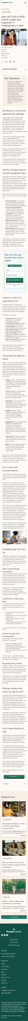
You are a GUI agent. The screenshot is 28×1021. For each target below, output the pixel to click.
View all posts (14, 917)
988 (23, 1011)
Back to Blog (6, 9)
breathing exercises (7, 495)
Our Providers (5, 966)
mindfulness (11, 405)
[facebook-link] (6, 61)
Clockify (10, 507)
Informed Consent (14, 945)
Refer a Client (5, 977)
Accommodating (6, 12)
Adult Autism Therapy (8, 956)
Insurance (4, 969)
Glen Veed (3, 49)
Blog (2, 972)
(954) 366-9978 (6, 993)
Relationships (6, 897)
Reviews (3, 980)
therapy (17, 739)
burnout (15, 187)
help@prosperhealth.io (8, 990)
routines (4, 155)
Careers (3, 975)
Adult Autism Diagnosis (8, 954)
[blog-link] (14, 818)
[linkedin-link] (14, 61)
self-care (9, 526)
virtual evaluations (7, 739)
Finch (12, 484)
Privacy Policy (14, 939)
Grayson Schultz (5, 53)
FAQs (3, 964)
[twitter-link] (10, 61)
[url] (2, 61)
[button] (25, 2)
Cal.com (12, 517)
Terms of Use (14, 942)
